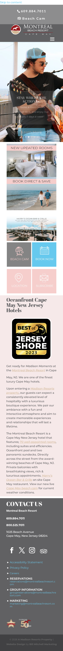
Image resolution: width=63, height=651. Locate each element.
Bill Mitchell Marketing (43, 644)
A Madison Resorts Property (35, 639)
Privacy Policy (19, 567)
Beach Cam (34, 19)
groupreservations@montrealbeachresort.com (33, 594)
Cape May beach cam (22, 488)
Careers (14, 573)
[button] (52, 39)
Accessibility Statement (26, 562)
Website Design (15, 644)
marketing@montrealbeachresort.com (32, 605)
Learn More (32, 129)
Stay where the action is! (31, 96)
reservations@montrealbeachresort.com (32, 583)
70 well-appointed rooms (38, 442)
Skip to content (11, 2)
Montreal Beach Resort (28, 370)
